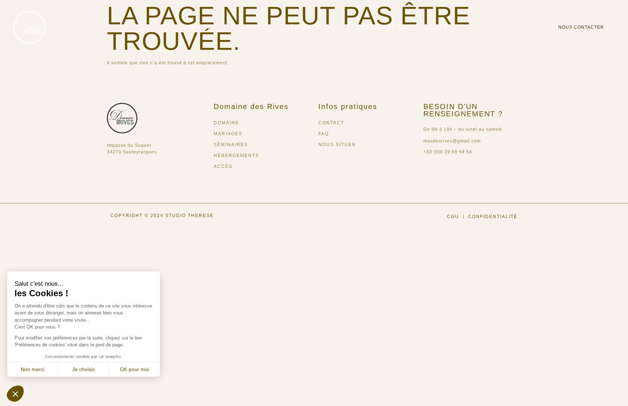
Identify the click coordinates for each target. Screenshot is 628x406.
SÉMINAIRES (307, 27)
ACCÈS (436, 27)
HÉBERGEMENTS (376, 27)
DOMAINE (196, 27)
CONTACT (331, 122)
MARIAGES (248, 27)
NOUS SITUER (337, 144)
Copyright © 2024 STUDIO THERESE (162, 215)
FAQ (323, 133)
